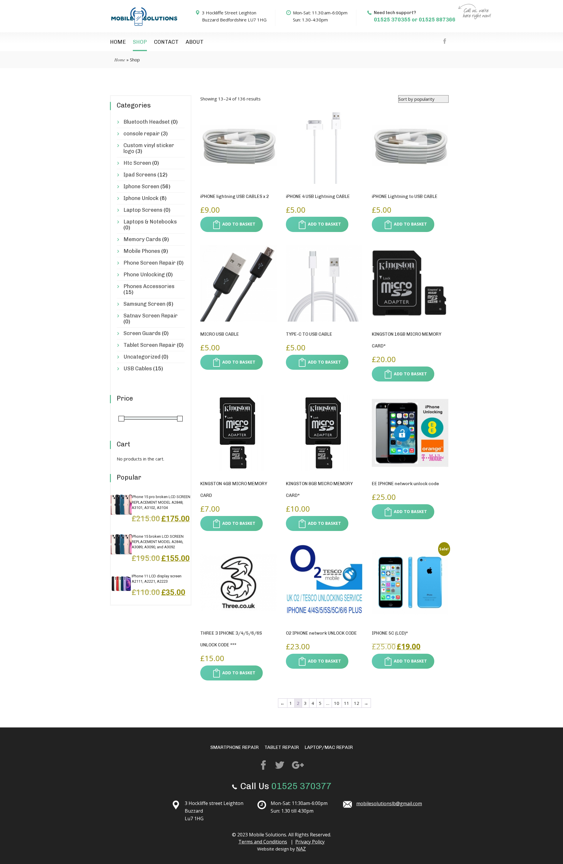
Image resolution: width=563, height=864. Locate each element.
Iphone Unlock (141, 198)
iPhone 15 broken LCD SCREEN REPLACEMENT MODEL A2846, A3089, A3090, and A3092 (158, 541)
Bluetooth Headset (146, 122)
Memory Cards (142, 239)
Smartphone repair (234, 747)
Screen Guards (142, 333)
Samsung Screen (144, 304)
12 (356, 703)
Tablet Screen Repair (149, 345)
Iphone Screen (141, 186)
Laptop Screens (142, 210)
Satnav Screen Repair (150, 315)
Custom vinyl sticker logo (148, 148)
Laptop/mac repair (329, 747)
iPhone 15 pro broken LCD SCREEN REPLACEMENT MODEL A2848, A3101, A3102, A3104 (161, 502)
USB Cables (137, 368)
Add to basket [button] (238, 224)
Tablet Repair (281, 747)
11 (346, 703)
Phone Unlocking (144, 274)
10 (336, 703)
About (195, 42)
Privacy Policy (310, 841)
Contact (166, 42)
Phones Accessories (148, 286)
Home (118, 42)
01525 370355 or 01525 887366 (414, 19)
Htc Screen (137, 163)
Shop (140, 42)
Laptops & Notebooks (150, 221)
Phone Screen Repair (149, 263)
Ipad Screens (139, 175)
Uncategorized (141, 357)
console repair (141, 133)
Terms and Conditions (262, 841)
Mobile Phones (141, 251)
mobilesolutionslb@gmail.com (389, 803)
